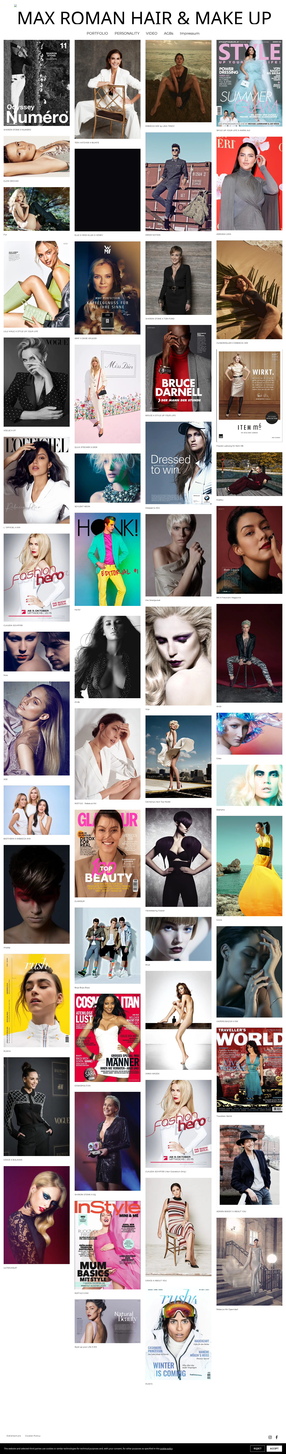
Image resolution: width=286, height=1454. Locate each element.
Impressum (189, 33)
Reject (258, 1448)
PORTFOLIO (97, 33)
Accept (274, 1448)
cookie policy (166, 1448)
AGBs (168, 33)
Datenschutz (14, 1435)
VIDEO (151, 33)
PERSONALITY (127, 33)
